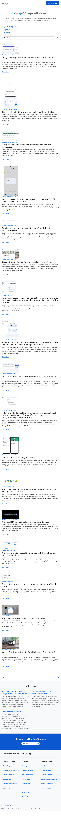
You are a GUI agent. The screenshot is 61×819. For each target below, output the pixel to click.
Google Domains (46, 770)
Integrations (25, 792)
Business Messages (47, 783)
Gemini (7, 29)
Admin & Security (10, 31)
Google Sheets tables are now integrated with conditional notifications (28, 145)
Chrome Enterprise (47, 775)
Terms (40, 808)
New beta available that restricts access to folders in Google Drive (29, 585)
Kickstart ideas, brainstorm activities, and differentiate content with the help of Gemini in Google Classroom (30, 343)
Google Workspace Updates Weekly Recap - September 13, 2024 (29, 653)
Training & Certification (29, 797)
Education (7, 32)
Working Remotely (27, 775)
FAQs (23, 788)
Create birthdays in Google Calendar (18, 457)
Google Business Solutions (49, 779)
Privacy (36, 808)
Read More (5, 72)
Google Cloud (45, 766)
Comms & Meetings (10, 26)
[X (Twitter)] (26, 754)
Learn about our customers (12, 711)
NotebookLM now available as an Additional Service (25, 522)
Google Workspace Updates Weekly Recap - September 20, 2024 (29, 377)
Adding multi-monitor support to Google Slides (23, 618)
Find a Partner (26, 779)
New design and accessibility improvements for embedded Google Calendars (29, 554)
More (6, 34)
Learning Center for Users (11, 770)
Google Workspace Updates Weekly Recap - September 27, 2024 (29, 58)
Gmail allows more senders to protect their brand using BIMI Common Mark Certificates (29, 200)
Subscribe (52, 3)
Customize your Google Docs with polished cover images (28, 262)
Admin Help (6, 766)
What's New (6, 788)
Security (24, 766)
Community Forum (8, 775)
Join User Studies (46, 788)
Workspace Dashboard (10, 783)
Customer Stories (27, 770)
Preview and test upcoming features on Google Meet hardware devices (26, 229)
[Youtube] (23, 754)
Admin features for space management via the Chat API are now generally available (29, 490)
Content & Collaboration (12, 28)
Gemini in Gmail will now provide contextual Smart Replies (28, 112)
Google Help (7, 779)
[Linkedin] (30, 754)
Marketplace (26, 783)
